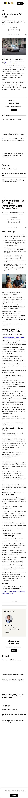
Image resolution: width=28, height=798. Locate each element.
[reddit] (16, 34)
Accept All (14, 795)
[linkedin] (11, 34)
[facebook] (9, 34)
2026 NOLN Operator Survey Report (14, 337)
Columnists (4, 197)
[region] (14, 793)
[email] (18, 34)
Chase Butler (14, 217)
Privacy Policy (22, 791)
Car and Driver (9, 63)
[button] (3, 3)
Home (3, 10)
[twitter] (14, 34)
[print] (25, 34)
